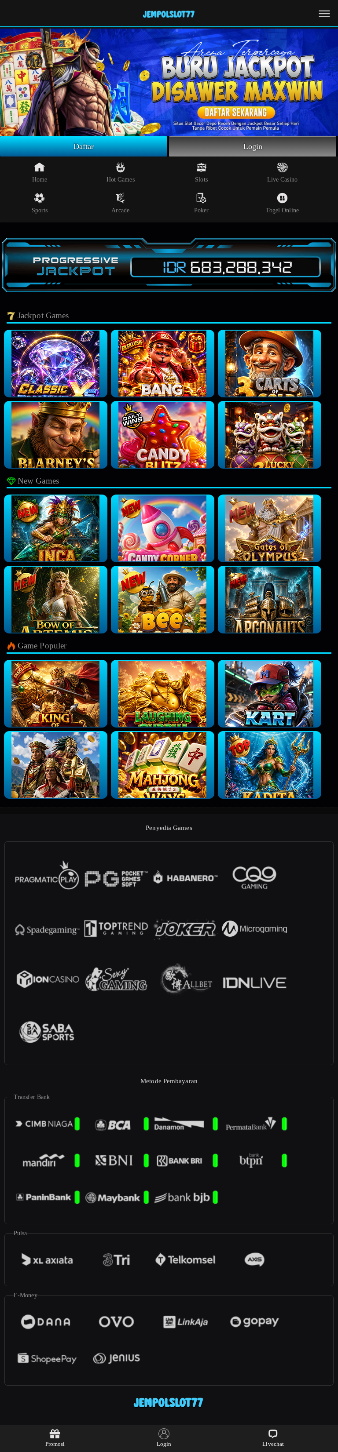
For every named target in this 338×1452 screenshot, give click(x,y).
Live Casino (282, 179)
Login (253, 146)
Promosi (55, 1444)
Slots (201, 179)
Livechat (273, 1444)
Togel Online (282, 210)
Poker (201, 210)
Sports (40, 210)
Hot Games (121, 179)
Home (39, 179)
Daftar (83, 146)
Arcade (120, 210)
